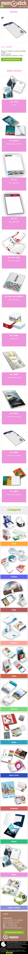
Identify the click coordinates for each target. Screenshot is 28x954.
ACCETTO (9, 952)
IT (22, 6)
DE (24, 6)
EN (20, 6)
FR (27, 6)
